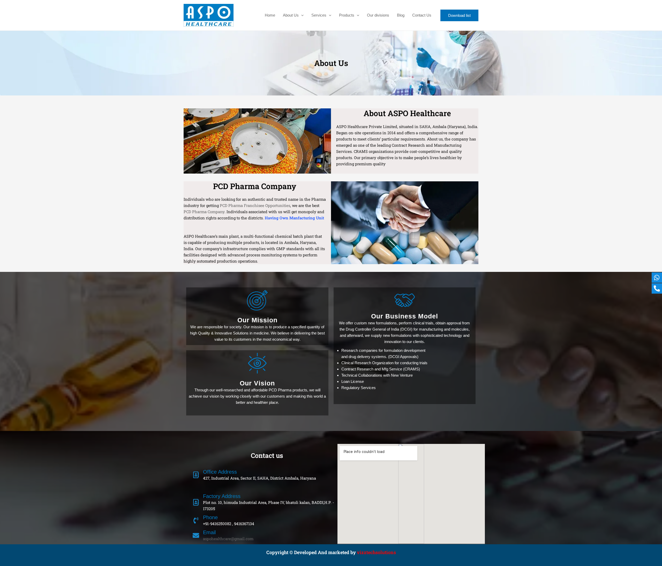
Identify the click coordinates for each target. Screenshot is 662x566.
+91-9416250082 (217, 523)
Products (346, 15)
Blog (400, 15)
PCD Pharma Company (204, 211)
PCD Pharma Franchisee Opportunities (255, 205)
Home (270, 15)
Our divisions (378, 15)
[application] (301, 15)
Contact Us (421, 15)
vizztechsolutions (376, 552)
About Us (291, 15)
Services (318, 15)
